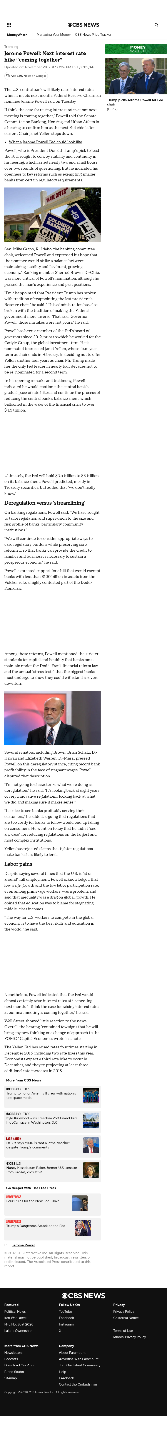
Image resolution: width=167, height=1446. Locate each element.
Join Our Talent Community (79, 1365)
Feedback (66, 1378)
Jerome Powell (23, 1245)
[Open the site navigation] (32, 25)
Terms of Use (123, 1330)
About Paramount (72, 1352)
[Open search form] (156, 24)
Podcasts (11, 1359)
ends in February (43, 354)
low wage (12, 885)
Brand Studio (14, 1372)
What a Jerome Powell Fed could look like (45, 142)
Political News (15, 1311)
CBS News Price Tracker (93, 35)
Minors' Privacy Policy (129, 1337)
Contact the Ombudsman (78, 1384)
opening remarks (30, 380)
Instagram (66, 1324)
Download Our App (18, 1365)
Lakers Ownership (18, 1330)
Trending (11, 47)
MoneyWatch (17, 35)
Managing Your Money (54, 35)
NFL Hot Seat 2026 (18, 1324)
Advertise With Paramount (79, 1359)
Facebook (66, 1318)
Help (62, 1372)
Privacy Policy (123, 1311)
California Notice (126, 1318)
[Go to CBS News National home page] (83, 25)
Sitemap (10, 1378)
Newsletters (13, 1352)
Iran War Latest (15, 1318)
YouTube (65, 1311)
